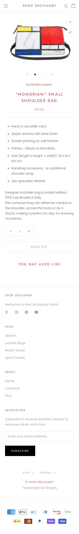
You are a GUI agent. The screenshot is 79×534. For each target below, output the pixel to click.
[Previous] (27, 74)
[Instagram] (16, 312)
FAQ (8, 395)
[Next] (51, 74)
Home (10, 381)
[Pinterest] (26, 312)
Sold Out (39, 247)
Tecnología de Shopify (39, 487)
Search (10, 335)
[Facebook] (6, 312)
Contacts (12, 388)
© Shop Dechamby (39, 482)
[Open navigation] (6, 5)
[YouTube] (36, 312)
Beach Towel (15, 350)
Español (46, 472)
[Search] (66, 6)
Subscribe (20, 451)
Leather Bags (15, 343)
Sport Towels (15, 357)
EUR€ (26, 472)
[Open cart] (73, 6)
